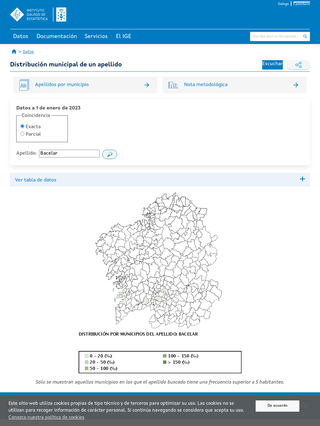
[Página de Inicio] (14, 51)
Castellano (301, 4)
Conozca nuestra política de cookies (46, 417)
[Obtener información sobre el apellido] (109, 154)
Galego (283, 4)
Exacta (32, 126)
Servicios (96, 36)
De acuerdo (278, 406)
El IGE (123, 36)
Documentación (57, 36)
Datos (20, 36)
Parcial (32, 134)
